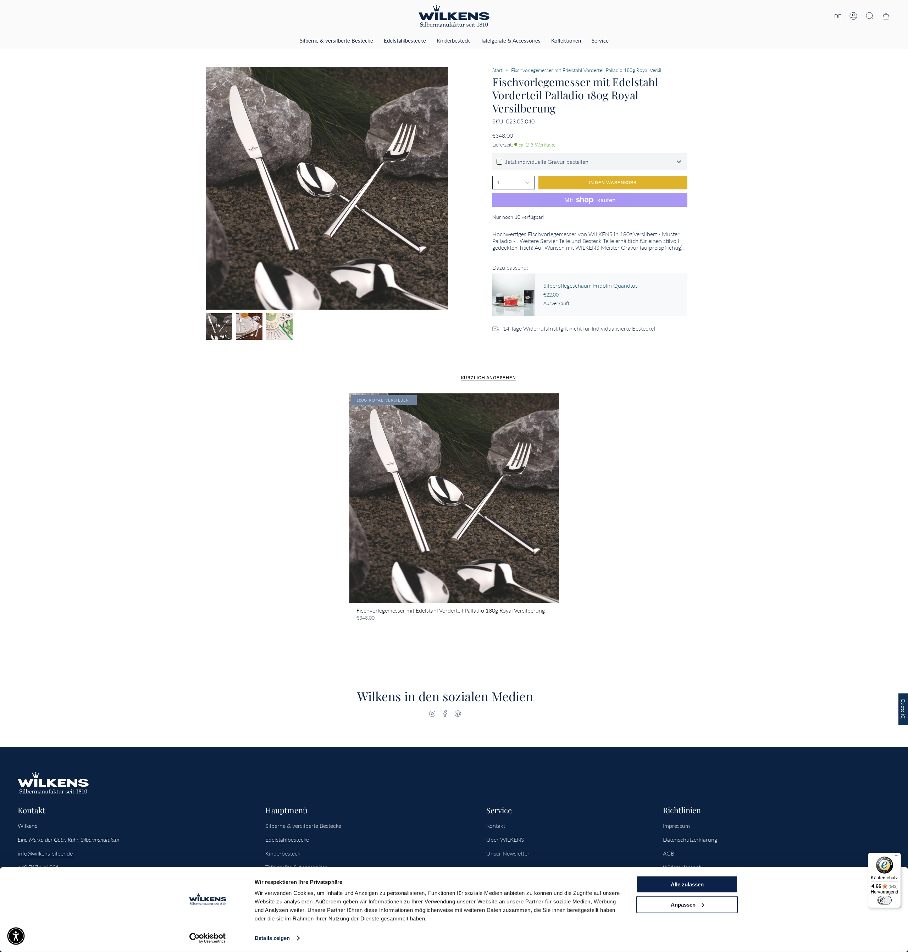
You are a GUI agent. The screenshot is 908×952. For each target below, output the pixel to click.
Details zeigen (272, 938)
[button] (870, 16)
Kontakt (495, 825)
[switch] (884, 900)
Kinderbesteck (282, 853)
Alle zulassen (687, 884)
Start (497, 70)
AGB (668, 853)
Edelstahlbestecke (287, 839)
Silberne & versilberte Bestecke (303, 825)
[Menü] (896, 857)
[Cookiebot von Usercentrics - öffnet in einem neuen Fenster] (208, 938)
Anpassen (683, 904)
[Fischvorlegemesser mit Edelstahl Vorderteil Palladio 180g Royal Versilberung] (454, 498)
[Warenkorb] (886, 16)
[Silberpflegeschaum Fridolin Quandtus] (513, 294)
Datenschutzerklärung (690, 839)
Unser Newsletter (508, 853)
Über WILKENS (505, 839)
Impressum (676, 825)
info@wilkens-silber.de (45, 853)
